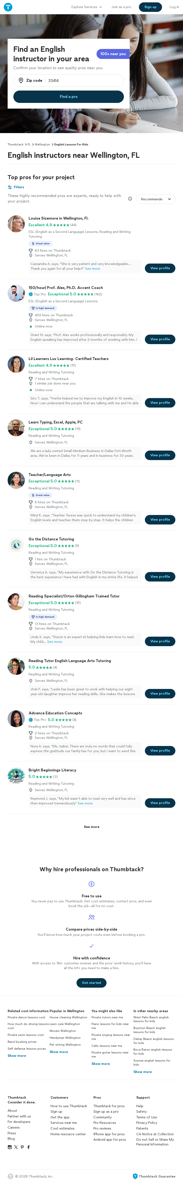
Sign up (56, 1112)
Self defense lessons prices (27, 1048)
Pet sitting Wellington (65, 1044)
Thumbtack (15, 144)
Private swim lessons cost (26, 1035)
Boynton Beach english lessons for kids (149, 1030)
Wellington (42, 144)
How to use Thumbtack (69, 1106)
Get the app (60, 1117)
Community (102, 1117)
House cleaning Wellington (68, 1017)
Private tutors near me (107, 1017)
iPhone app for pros (109, 1134)
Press (12, 1133)
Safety (141, 1112)
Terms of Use (146, 1117)
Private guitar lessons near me (110, 1054)
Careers (14, 1127)
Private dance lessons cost (26, 1017)
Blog (11, 1139)
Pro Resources (104, 1123)
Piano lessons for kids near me (110, 1026)
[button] (37, 294)
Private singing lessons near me (111, 1037)
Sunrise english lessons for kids (151, 1062)
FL (29, 144)
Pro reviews (102, 1128)
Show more (17, 1056)
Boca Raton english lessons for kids (152, 1051)
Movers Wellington (63, 1031)
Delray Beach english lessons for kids (153, 1041)
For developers (19, 1122)
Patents (142, 1128)
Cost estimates (63, 1128)
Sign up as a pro (106, 1112)
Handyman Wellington (65, 1037)
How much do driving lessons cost (28, 1026)
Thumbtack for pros (109, 1106)
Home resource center (68, 1134)
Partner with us (19, 1116)
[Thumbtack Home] (8, 7)
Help (139, 1106)
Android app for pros (109, 1140)
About (12, 1111)
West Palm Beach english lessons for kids (151, 1019)
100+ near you (113, 54)
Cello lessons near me (107, 1046)
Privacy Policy (146, 1123)
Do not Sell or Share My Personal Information (155, 1142)
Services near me (64, 1123)
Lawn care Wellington (65, 1024)
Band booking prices (22, 1042)
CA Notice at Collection (155, 1134)
